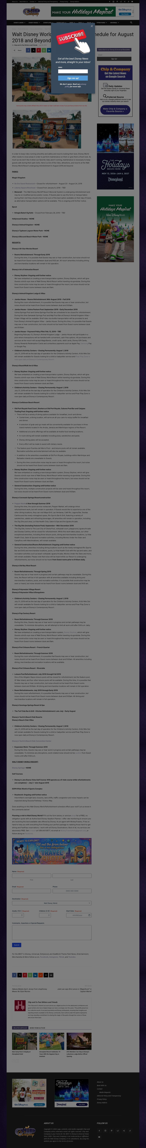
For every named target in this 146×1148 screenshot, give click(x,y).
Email (60, 67)
